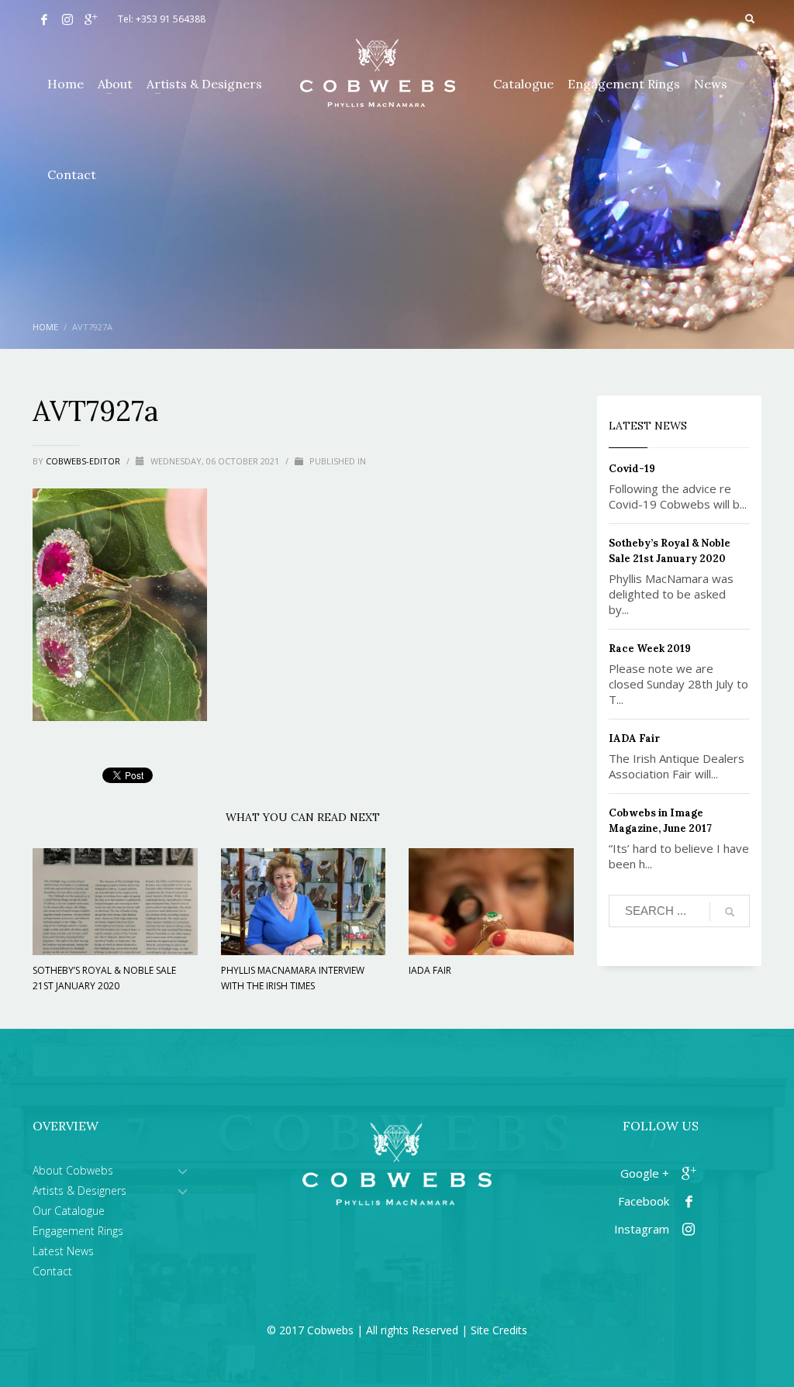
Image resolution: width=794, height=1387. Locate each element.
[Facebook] (44, 19)
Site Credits (499, 1330)
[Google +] (90, 19)
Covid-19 (632, 468)
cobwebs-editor (84, 461)
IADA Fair (430, 970)
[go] (729, 911)
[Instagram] (67, 19)
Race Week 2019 (650, 648)
